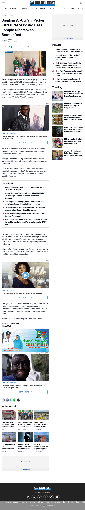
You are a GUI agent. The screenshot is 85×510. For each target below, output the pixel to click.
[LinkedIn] (57, 497)
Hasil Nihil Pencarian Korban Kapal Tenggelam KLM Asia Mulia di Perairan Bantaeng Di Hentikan (41, 446)
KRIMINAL (63, 8)
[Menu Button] (4, 3)
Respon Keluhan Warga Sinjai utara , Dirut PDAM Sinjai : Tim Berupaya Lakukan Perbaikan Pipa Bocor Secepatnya (25, 195)
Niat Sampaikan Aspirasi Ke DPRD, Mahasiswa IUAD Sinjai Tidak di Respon (24, 188)
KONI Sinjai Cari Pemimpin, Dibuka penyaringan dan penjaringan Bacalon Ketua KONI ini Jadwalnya (24, 203)
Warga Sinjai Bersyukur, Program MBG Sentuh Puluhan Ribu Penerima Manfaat (73, 117)
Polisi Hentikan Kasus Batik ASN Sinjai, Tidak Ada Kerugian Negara (68, 80)
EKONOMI (34, 8)
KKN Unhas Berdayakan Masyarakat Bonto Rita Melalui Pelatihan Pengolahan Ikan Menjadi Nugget (73, 141)
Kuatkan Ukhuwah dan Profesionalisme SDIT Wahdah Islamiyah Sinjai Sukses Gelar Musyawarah (25, 209)
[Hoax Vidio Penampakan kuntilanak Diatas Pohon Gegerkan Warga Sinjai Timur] (57, 131)
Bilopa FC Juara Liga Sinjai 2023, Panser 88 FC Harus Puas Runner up (69, 50)
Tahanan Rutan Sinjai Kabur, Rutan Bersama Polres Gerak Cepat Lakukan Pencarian (25, 446)
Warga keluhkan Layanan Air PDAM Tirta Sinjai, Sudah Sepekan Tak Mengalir (25, 215)
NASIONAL (13, 8)
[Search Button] (81, 3)
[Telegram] (11, 400)
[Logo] (42, 488)
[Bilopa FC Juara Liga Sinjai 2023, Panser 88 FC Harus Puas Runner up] (57, 96)
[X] (7, 400)
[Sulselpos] (42, 3)
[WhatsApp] (14, 400)
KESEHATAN (52, 8)
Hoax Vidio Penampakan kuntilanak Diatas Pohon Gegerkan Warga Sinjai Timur (69, 73)
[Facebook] (3, 400)
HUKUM (42, 8)
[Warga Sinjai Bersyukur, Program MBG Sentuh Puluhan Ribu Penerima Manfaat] (57, 119)
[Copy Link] (18, 400)
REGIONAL (24, 8)
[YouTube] (34, 497)
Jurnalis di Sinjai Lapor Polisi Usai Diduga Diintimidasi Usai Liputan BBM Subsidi (73, 153)
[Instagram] (28, 497)
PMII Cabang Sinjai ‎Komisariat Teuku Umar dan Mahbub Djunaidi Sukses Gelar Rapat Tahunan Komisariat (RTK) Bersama (26, 222)
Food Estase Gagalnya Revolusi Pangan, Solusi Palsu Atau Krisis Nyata (41, 424)
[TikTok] (45, 497)
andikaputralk (26, 469)
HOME (5, 8)
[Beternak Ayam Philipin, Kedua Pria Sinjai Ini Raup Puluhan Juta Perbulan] (57, 108)
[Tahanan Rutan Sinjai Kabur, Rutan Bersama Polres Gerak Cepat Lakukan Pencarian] (25, 437)
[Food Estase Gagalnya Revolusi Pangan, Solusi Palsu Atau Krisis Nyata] (41, 415)
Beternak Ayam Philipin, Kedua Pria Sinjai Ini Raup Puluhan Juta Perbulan (68, 57)
